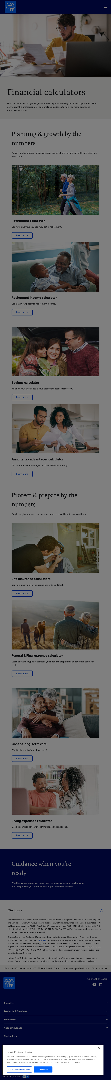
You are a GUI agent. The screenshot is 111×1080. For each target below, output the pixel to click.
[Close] (99, 1048)
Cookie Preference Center (19, 1069)
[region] (52, 1060)
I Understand (43, 1069)
